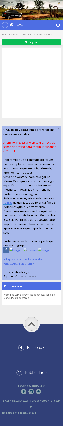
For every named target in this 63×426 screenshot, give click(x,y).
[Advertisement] (31, 82)
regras (7, 202)
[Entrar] (59, 25)
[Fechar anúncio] (59, 129)
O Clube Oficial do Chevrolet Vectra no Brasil (29, 34)
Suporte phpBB (27, 412)
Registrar (32, 42)
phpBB (35, 385)
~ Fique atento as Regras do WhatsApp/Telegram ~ (22, 261)
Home (19, 24)
